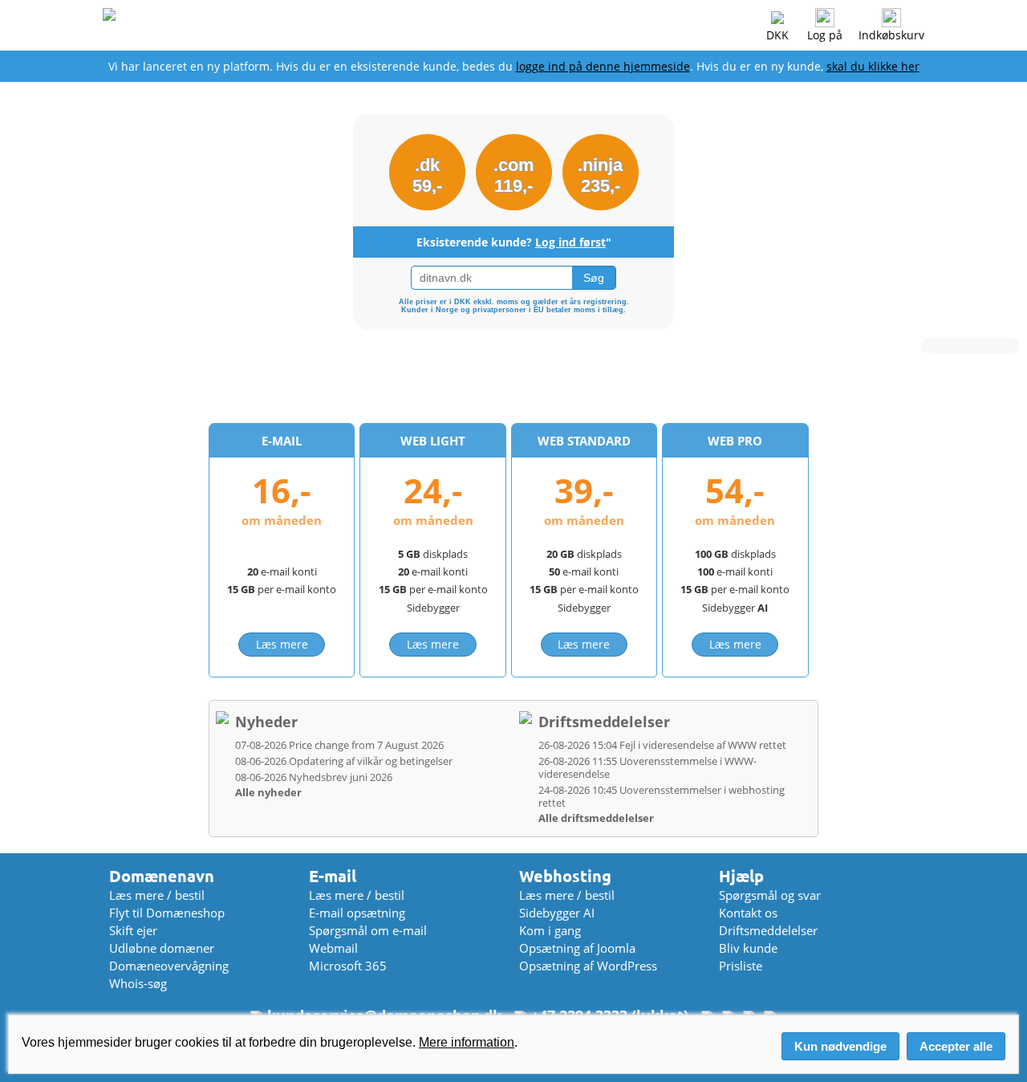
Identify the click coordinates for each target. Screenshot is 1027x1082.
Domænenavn (161, 876)
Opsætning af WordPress (588, 966)
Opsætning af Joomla (577, 948)
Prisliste (740, 966)
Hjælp (741, 876)
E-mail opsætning (357, 913)
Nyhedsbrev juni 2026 (313, 777)
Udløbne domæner (161, 948)
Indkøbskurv (891, 35)
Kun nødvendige (840, 1046)
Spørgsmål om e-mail (368, 930)
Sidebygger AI (557, 913)
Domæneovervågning (169, 966)
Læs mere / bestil (157, 895)
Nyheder (266, 721)
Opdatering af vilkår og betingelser (344, 761)
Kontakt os (748, 913)
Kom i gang (550, 930)
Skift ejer (133, 930)
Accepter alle (955, 1046)
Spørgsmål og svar (770, 895)
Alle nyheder (268, 792)
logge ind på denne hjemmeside (603, 66)
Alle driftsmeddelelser (596, 818)
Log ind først (570, 242)
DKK (777, 35)
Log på (824, 35)
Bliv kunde (748, 948)
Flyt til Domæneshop (167, 913)
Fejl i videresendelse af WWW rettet (662, 745)
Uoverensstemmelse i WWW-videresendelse (647, 767)
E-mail (332, 876)
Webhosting (565, 876)
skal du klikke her (872, 66)
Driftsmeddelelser (604, 721)
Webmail (333, 948)
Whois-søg (138, 983)
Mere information (466, 1042)
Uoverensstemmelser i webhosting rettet (661, 796)
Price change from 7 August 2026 (339, 745)
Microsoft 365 (348, 966)
